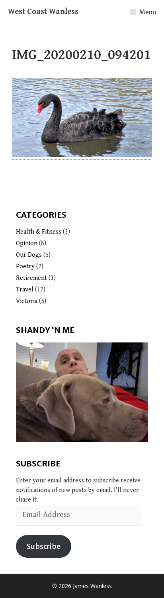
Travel (24, 289)
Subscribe (44, 546)
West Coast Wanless (43, 11)
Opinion (26, 243)
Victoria (26, 301)
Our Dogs (29, 255)
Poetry (25, 266)
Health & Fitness (38, 232)
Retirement (31, 278)
